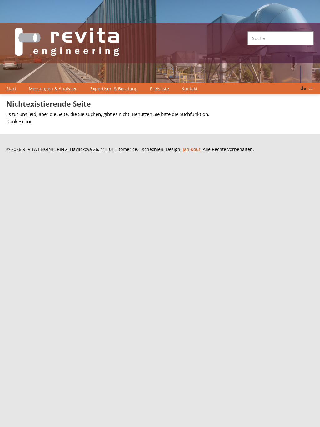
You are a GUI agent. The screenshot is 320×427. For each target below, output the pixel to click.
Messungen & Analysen (53, 89)
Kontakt (190, 89)
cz (310, 88)
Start (11, 89)
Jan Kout (191, 149)
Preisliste (159, 89)
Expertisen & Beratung (114, 89)
